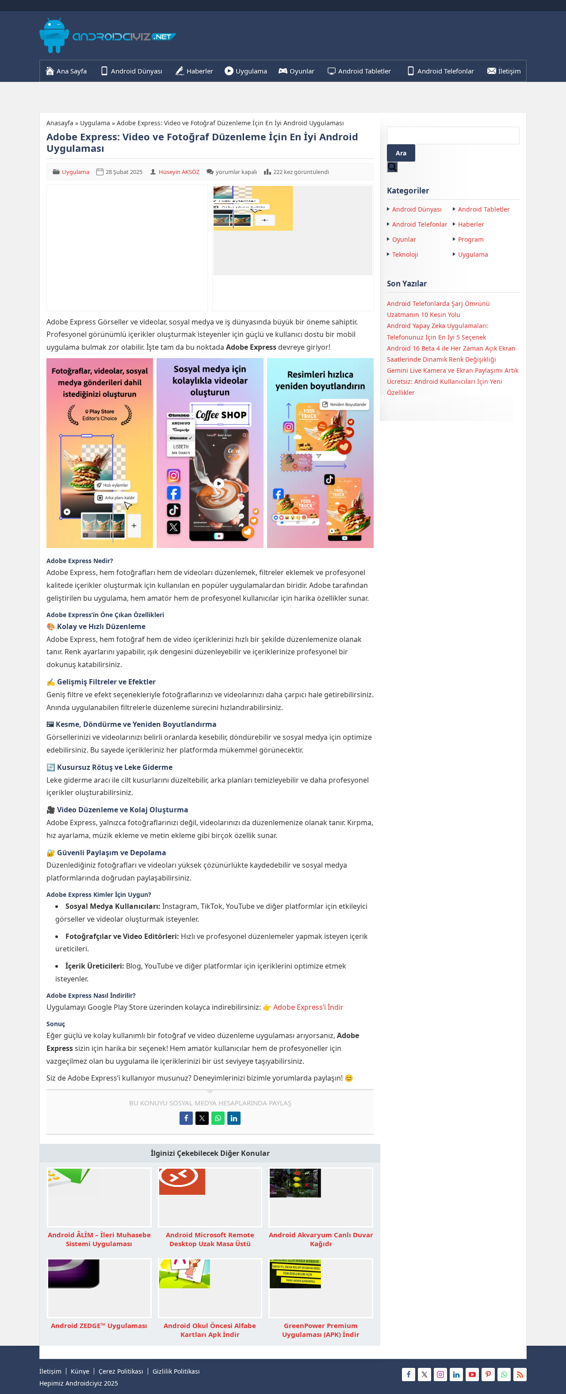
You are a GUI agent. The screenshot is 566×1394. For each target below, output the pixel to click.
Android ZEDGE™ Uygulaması (99, 1325)
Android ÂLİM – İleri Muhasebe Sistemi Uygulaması (99, 1239)
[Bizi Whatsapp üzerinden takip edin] (504, 1374)
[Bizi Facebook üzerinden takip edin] (408, 1374)
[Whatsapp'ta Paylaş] (218, 1118)
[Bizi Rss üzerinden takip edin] (520, 1374)
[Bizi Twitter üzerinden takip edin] (424, 1374)
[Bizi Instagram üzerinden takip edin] (440, 1374)
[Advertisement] (127, 248)
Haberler (471, 224)
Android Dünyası (417, 209)
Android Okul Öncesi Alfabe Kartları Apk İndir (210, 1330)
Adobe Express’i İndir (308, 1007)
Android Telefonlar (419, 224)
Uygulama (95, 123)
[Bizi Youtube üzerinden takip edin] (472, 1374)
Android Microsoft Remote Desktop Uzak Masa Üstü (210, 1239)
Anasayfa (59, 123)
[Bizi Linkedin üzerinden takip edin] (456, 1374)
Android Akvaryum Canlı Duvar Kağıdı (321, 1239)
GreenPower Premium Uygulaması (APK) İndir (320, 1330)
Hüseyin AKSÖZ (179, 171)
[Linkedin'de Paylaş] (234, 1118)
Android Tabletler (484, 209)
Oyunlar (404, 239)
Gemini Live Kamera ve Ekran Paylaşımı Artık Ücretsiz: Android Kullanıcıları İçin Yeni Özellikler (452, 381)
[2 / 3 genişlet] (252, 369)
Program (471, 239)
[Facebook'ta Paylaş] (186, 1118)
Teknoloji (405, 254)
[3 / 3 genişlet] (362, 369)
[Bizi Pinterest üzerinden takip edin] (488, 1374)
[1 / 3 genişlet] (141, 369)
